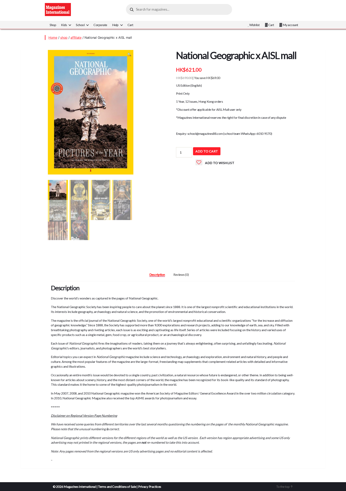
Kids (64, 25)
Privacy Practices (149, 486)
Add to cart (206, 151)
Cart (130, 25)
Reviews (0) (181, 274)
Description (157, 274)
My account (290, 25)
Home (52, 38)
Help (115, 25)
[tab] (157, 274)
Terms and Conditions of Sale (117, 486)
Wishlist (254, 25)
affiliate (75, 38)
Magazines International (80, 486)
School (80, 25)
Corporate (100, 25)
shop (63, 38)
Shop (53, 25)
